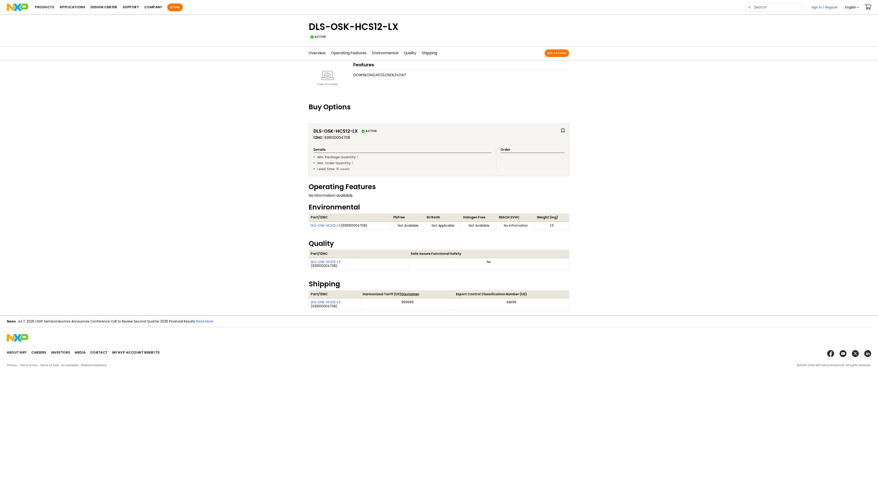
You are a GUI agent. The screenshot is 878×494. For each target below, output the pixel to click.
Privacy (12, 365)
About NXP (17, 352)
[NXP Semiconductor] (17, 7)
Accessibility (70, 365)
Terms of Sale (49, 365)
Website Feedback (94, 365)
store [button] (175, 7)
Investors (60, 352)
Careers (38, 352)
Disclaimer (410, 294)
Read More (204, 321)
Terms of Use (28, 365)
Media (80, 352)
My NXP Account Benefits (136, 352)
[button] (852, 7)
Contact (99, 352)
